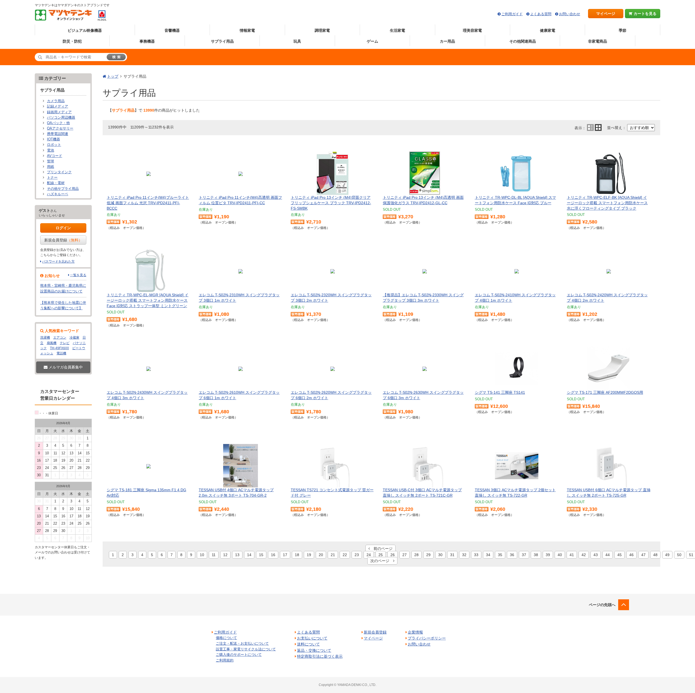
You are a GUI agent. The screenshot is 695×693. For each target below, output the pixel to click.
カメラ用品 (56, 101)
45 (619, 555)
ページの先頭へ (602, 605)
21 (333, 555)
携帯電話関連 (57, 134)
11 (214, 555)
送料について (308, 644)
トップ (112, 76)
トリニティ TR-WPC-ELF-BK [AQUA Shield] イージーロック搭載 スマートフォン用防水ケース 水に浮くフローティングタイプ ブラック (607, 202)
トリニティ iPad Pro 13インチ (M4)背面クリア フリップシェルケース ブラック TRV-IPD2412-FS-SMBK (331, 202)
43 (595, 555)
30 (440, 555)
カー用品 (447, 41)
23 (357, 555)
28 (416, 555)
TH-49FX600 (59, 348)
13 (237, 555)
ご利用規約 (224, 660)
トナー (52, 177)
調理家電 (322, 30)
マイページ (605, 13)
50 (679, 555)
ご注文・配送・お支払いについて (242, 643)
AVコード (54, 156)
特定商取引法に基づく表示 (320, 656)
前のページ (381, 548)
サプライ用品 (222, 41)
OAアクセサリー (60, 128)
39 (548, 555)
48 (655, 555)
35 (500, 555)
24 (369, 555)
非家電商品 (597, 41)
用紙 (50, 167)
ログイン (63, 228)
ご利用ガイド (512, 14)
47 (643, 555)
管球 (50, 161)
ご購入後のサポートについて (239, 655)
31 (452, 555)
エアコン (59, 337)
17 (285, 555)
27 (404, 555)
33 (476, 555)
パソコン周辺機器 (61, 117)
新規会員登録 (63, 240)
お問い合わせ (569, 14)
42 (584, 555)
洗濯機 (45, 337)
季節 (622, 30)
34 (488, 555)
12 (225, 555)
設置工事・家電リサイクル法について (246, 649)
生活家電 (397, 30)
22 (345, 555)
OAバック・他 (58, 123)
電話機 (61, 353)
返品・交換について (314, 650)
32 (464, 555)
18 (297, 555)
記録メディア (57, 106)
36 (512, 555)
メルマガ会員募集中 (65, 367)
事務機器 (147, 41)
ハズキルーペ (57, 194)
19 (309, 555)
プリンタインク (59, 172)
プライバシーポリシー (427, 638)
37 (524, 555)
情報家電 (247, 30)
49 (667, 555)
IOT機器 (53, 139)
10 (202, 555)
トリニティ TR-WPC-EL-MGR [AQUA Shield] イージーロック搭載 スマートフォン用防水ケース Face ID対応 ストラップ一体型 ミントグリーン (147, 300)
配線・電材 (56, 183)
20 (321, 555)
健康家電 (547, 30)
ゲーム (372, 41)
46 (631, 555)
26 (392, 555)
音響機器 (172, 30)
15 (261, 555)
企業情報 (415, 632)
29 (428, 555)
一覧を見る (78, 275)
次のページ (381, 561)
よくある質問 (540, 14)
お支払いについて (312, 638)
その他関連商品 (522, 41)
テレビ (65, 343)
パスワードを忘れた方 (58, 261)
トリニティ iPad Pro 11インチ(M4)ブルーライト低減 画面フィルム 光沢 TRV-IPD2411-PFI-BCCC (148, 202)
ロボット (54, 145)
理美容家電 (472, 30)
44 (607, 555)
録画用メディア (59, 112)
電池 (50, 150)
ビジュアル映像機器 (85, 30)
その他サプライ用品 (63, 189)
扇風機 (51, 343)
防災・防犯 (72, 41)
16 (273, 555)
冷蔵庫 (74, 337)
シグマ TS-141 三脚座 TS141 (500, 392)
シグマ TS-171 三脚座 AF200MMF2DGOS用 (605, 392)
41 (572, 555)
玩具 (297, 41)
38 (536, 555)
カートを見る (644, 13)
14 (249, 555)
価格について (226, 638)
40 (560, 555)
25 (380, 555)
